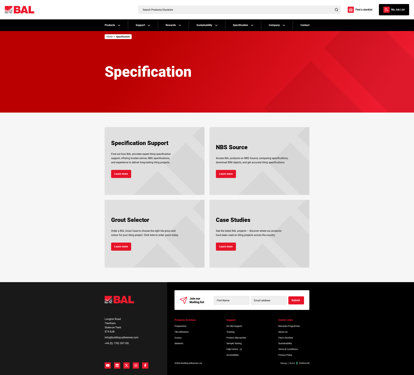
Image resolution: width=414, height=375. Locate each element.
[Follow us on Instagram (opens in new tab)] (136, 365)
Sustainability (204, 25)
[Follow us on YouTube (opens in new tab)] (108, 365)
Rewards (171, 25)
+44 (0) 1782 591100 (117, 343)
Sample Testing (234, 343)
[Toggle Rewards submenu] (180, 25)
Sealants (178, 343)
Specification (240, 25)
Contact (304, 25)
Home (110, 37)
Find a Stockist (285, 337)
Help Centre (232, 349)
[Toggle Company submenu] (284, 25)
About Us (283, 332)
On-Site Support (234, 326)
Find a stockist (363, 9)
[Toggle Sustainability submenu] (216, 25)
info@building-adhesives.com (121, 337)
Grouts (177, 337)
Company (274, 25)
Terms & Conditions (288, 349)
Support (140, 25)
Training (230, 332)
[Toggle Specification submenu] (252, 25)
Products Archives (185, 320)
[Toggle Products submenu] (119, 25)
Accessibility (232, 355)
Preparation (180, 326)
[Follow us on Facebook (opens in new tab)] (145, 365)
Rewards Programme (289, 326)
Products (110, 25)
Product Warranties (236, 337)
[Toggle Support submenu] (149, 25)
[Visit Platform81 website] (295, 363)
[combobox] (239, 10)
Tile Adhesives (181, 332)
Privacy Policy (285, 355)
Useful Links (285, 320)
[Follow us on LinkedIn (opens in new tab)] (117, 365)
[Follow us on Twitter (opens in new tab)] (126, 365)
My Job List (398, 9)
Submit (296, 300)
